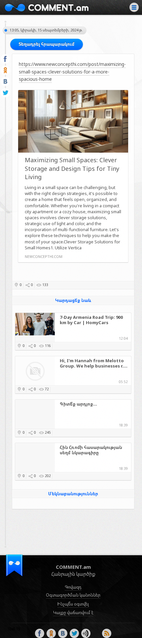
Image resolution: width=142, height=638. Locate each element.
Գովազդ (73, 587)
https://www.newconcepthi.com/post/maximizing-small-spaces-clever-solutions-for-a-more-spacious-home (72, 71)
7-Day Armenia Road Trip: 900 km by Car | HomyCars (91, 320)
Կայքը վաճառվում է (73, 612)
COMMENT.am (46, 7)
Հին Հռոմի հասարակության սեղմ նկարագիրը (91, 450)
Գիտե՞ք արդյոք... (78, 404)
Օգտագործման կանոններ (73, 595)
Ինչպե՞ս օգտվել (73, 604)
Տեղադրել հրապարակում (46, 44)
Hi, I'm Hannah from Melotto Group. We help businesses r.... (93, 363)
